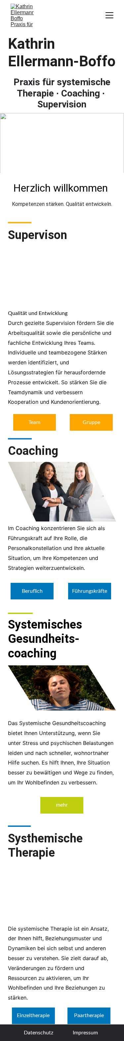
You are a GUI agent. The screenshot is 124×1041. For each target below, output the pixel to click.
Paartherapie (89, 1015)
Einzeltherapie (33, 1015)
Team (34, 422)
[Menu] (109, 15)
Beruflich (32, 591)
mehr (62, 805)
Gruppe (91, 422)
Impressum (85, 1032)
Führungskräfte (89, 591)
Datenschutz (38, 1032)
